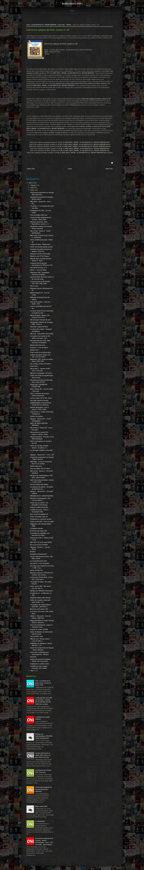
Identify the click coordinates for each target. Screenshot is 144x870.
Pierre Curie (34, 286)
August (33, 185)
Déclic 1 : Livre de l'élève (38, 270)
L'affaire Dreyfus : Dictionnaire (40, 244)
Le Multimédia (40, 821)
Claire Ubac (61, 25)
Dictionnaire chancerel (37, 345)
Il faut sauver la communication (40, 352)
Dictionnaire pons (36, 466)
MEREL (69, 25)
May (32, 670)
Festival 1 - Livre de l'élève (39, 347)
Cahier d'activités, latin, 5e (39, 516)
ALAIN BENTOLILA (37, 25)
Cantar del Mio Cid (36, 570)
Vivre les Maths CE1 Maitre (39, 484)
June (32, 190)
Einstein (32, 551)
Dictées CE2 (34, 350)
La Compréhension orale (38, 561)
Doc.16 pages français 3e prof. (40, 320)
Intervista (33, 657)
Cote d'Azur (34, 366)
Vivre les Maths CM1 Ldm (38, 215)
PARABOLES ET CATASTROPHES (41, 496)
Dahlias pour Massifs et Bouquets (41, 591)
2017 (31, 183)
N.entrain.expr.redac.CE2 (38, 531)
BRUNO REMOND (50, 25)
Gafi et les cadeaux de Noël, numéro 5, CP (48, 30)
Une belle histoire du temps (39, 400)
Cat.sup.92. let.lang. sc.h (38, 267)
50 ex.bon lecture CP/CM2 (39, 545)
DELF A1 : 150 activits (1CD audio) (41, 333)
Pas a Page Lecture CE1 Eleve (40, 364)
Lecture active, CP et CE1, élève (41, 398)
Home (72, 11)
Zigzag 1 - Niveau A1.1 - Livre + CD (42, 455)
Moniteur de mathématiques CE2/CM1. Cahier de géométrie (44, 736)
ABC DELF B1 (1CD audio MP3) (41, 542)
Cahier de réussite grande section (41, 247)
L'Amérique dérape (36, 528)
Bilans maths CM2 (41, 806)
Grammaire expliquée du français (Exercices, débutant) (43, 789)
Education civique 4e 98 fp (39, 326)
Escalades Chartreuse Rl (38, 554)
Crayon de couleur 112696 (39, 629)
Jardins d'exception (36, 416)
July (32, 187)
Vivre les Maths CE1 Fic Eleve (40, 468)
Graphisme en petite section (39, 664)
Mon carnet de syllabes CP (39, 514)
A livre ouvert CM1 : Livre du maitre (42, 521)
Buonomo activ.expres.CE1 (39, 609)
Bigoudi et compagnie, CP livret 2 (41, 373)
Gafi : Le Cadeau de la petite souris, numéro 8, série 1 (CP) (43, 683)
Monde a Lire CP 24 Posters (39, 256)
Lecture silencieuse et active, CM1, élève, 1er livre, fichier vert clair (43, 755)
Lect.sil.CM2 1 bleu (36, 636)
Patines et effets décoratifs (39, 507)
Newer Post (31, 169)
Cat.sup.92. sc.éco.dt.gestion (40, 563)
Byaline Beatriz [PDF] (72, 3)
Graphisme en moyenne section (40, 519)
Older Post (108, 169)
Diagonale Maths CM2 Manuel (40, 597)
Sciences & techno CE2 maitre (40, 254)
